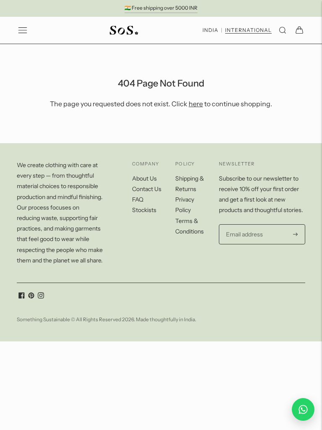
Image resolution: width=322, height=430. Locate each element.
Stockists (144, 210)
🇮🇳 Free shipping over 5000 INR (161, 8)
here (196, 104)
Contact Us (146, 189)
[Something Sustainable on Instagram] (41, 296)
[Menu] (23, 30)
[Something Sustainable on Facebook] (21, 296)
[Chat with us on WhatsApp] (303, 409)
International (248, 30)
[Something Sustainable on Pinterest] (31, 296)
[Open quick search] (282, 30)
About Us (144, 178)
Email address (243, 224)
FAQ (137, 199)
